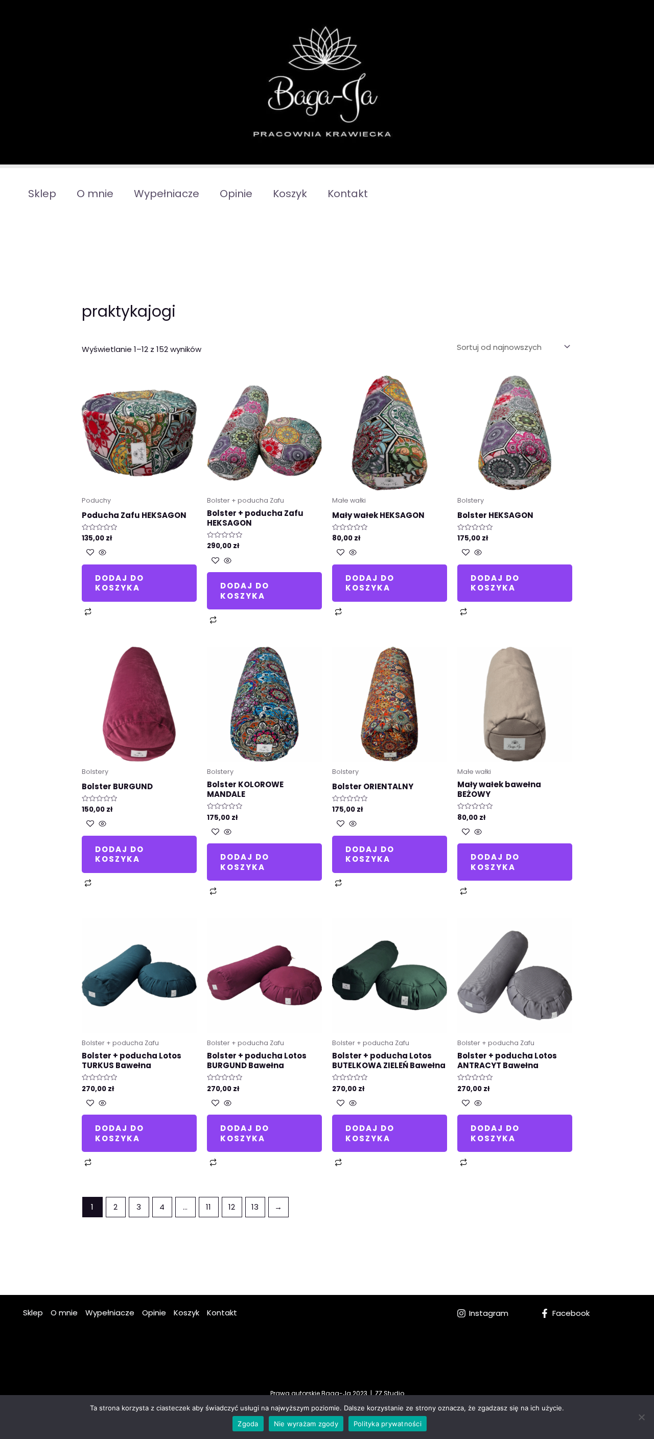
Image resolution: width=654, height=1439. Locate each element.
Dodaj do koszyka (119, 583)
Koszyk (290, 193)
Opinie (236, 193)
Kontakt (348, 193)
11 (208, 1206)
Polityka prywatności (388, 1424)
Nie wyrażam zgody (306, 1424)
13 (255, 1206)
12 (231, 1206)
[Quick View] (101, 553)
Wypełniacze (166, 193)
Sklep (42, 193)
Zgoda (248, 1424)
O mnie (95, 193)
